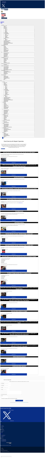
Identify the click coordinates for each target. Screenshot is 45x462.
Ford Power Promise (6, 56)
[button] (17, 80)
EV (2, 109)
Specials (2, 63)
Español (1, 0)
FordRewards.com (20, 202)
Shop (1, 424)
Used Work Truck (6, 51)
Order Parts (5, 74)
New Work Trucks (6, 44)
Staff (4, 79)
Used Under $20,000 (6, 122)
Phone (2, 395)
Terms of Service (25, 402)
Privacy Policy (21, 402)
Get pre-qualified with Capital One (8, 69)
